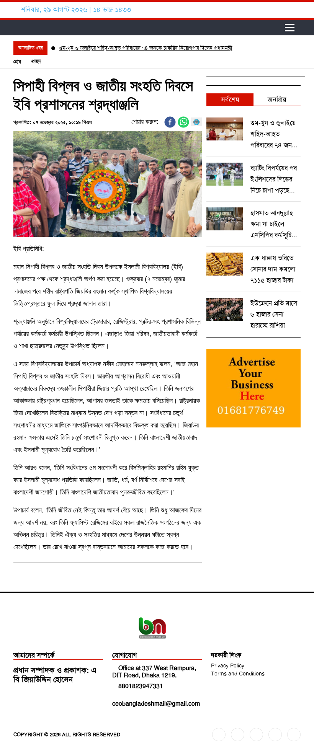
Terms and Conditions (238, 673)
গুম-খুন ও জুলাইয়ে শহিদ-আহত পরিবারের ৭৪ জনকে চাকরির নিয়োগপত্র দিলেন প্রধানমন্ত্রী (145, 47)
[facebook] (170, 122)
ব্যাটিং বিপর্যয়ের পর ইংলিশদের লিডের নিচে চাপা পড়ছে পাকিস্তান (273, 180)
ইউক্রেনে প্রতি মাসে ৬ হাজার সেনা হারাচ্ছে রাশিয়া (273, 314)
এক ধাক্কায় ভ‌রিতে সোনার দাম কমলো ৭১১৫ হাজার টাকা (272, 269)
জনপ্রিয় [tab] (277, 99)
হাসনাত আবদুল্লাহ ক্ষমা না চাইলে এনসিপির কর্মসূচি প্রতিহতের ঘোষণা (271, 225)
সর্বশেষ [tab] (230, 99)
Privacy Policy (227, 665)
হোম (17, 62)
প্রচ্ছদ (36, 61)
